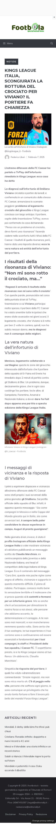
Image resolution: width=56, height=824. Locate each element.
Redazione (41, 814)
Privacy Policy (26, 814)
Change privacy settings (43, 820)
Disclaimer (10, 814)
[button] (51, 43)
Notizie (11, 61)
